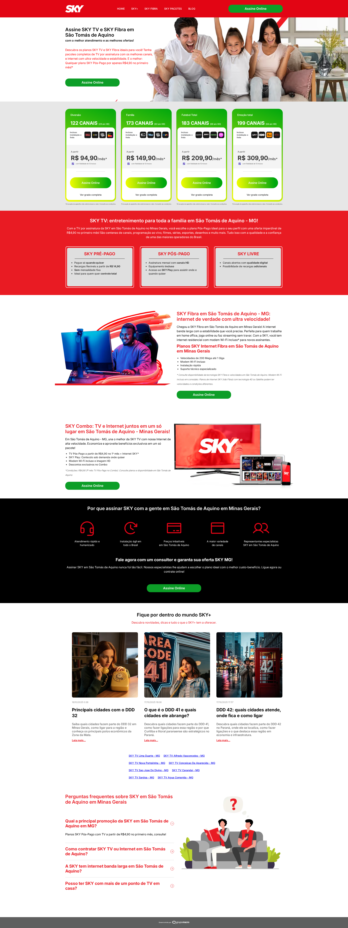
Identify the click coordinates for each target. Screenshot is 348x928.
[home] (74, 9)
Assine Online (256, 9)
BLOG (191, 8)
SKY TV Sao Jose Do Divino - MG (148, 770)
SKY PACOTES (173, 8)
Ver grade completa (91, 194)
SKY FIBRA (151, 8)
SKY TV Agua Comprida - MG (175, 777)
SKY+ (134, 8)
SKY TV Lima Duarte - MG (144, 755)
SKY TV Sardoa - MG (141, 777)
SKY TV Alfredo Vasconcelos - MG (184, 755)
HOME (121, 8)
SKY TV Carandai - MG (186, 770)
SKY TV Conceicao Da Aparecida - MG (192, 762)
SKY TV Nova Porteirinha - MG (147, 762)
